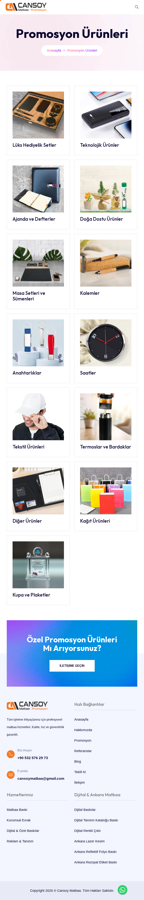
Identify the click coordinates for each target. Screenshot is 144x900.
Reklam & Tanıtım (20, 841)
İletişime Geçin (72, 665)
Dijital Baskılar (85, 810)
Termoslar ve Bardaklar (105, 447)
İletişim (79, 782)
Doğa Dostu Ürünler (101, 219)
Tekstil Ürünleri (28, 447)
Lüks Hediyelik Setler (34, 145)
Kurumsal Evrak (19, 820)
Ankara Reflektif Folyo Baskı (95, 852)
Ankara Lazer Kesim (89, 841)
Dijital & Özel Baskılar (23, 831)
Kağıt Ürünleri (95, 521)
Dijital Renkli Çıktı (87, 831)
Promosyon (82, 740)
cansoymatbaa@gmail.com (40, 778)
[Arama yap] (136, 7)
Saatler (88, 373)
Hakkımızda (83, 730)
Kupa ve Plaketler (31, 595)
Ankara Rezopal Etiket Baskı (95, 862)
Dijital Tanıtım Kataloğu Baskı (96, 820)
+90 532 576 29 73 (32, 758)
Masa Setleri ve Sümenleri (29, 296)
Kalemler (90, 293)
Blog (77, 761)
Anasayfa (54, 50)
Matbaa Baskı (17, 810)
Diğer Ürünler (27, 521)
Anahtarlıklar (27, 373)
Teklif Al (80, 772)
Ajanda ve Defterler (34, 219)
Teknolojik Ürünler (99, 145)
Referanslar (83, 751)
